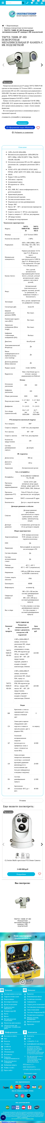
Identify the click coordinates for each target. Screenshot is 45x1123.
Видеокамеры (12, 25)
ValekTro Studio (30, 1118)
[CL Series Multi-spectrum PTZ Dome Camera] (22, 830)
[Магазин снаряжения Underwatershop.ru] (22, 14)
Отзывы (22, 800)
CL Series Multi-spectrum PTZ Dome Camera (22, 860)
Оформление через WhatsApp (20, 127)
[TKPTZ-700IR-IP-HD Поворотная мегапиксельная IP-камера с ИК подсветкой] (22, 62)
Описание (22, 147)
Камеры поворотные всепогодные (18, 28)
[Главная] (3, 25)
